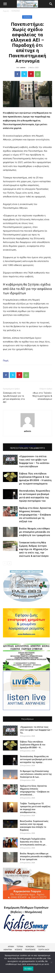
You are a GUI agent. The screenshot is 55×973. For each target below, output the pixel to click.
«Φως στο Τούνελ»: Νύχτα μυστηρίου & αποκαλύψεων (42, 396)
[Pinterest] (31, 74)
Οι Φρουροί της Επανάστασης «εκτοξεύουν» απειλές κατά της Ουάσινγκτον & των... (36, 774)
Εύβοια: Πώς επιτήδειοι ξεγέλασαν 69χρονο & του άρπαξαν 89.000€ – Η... (32, 745)
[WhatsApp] (38, 74)
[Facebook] (17, 74)
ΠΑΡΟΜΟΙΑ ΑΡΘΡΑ (27, 446)
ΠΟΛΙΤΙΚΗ (41, 946)
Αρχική (6, 11)
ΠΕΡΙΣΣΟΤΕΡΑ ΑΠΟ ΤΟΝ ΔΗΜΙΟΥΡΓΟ (27, 448)
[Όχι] (51, 962)
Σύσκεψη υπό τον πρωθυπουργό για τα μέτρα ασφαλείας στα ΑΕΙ (14, 397)
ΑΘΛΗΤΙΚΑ (8, 949)
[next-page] (9, 563)
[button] (51, 4)
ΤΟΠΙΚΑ (20, 946)
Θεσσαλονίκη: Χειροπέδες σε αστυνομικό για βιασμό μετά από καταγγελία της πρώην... (36, 759)
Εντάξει (28, 968)
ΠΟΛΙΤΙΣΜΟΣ (30, 949)
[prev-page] (5, 563)
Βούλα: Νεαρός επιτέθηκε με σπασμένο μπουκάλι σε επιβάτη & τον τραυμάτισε (34, 532)
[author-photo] (28, 427)
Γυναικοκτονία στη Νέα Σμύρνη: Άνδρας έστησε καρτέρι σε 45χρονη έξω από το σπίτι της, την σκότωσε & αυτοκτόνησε (34, 549)
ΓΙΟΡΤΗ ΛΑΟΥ (43, 949)
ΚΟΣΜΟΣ (18, 949)
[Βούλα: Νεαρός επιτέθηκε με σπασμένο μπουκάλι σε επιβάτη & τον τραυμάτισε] (10, 532)
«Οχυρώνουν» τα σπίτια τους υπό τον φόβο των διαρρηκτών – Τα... (36, 730)
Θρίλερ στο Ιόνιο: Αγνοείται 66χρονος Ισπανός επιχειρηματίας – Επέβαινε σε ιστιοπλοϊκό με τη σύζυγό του (35, 514)
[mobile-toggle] (5, 4)
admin (22, 67)
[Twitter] (24, 74)
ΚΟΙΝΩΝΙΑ (15, 11)
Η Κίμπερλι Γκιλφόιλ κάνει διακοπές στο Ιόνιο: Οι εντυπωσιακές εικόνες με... (33, 842)
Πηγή (5, 360)
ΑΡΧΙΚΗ (11, 946)
